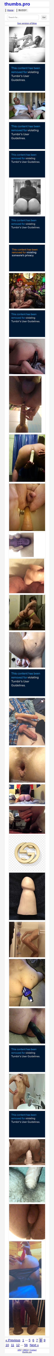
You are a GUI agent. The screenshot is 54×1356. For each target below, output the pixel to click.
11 (12, 1345)
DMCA (26, 1350)
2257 (20, 1350)
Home (10, 10)
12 (18, 1345)
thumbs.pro (17, 4)
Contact (33, 1350)
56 (26, 1345)
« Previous (12, 1340)
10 (7, 1345)
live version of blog (27, 23)
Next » (34, 1345)
